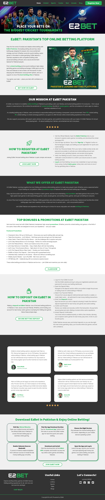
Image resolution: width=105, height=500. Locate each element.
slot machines (70, 193)
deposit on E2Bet (19, 305)
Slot (67, 3)
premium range (48, 189)
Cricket (45, 3)
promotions (54, 224)
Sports (53, 3)
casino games (64, 106)
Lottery (52, 482)
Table (52, 486)
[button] (93, 3)
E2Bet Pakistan (12, 49)
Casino (60, 3)
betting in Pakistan (82, 206)
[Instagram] (89, 482)
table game (72, 164)
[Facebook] (84, 482)
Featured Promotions (14, 231)
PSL (87, 112)
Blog (80, 3)
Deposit (64, 299)
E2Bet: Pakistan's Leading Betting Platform (4, 4)
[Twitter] (93, 482)
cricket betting (15, 66)
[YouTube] (80, 482)
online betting (32, 104)
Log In (57, 162)
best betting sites (26, 75)
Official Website (24, 427)
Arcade (73, 3)
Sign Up (80, 142)
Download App (51, 429)
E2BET (16, 489)
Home (39, 3)
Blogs (52, 489)
